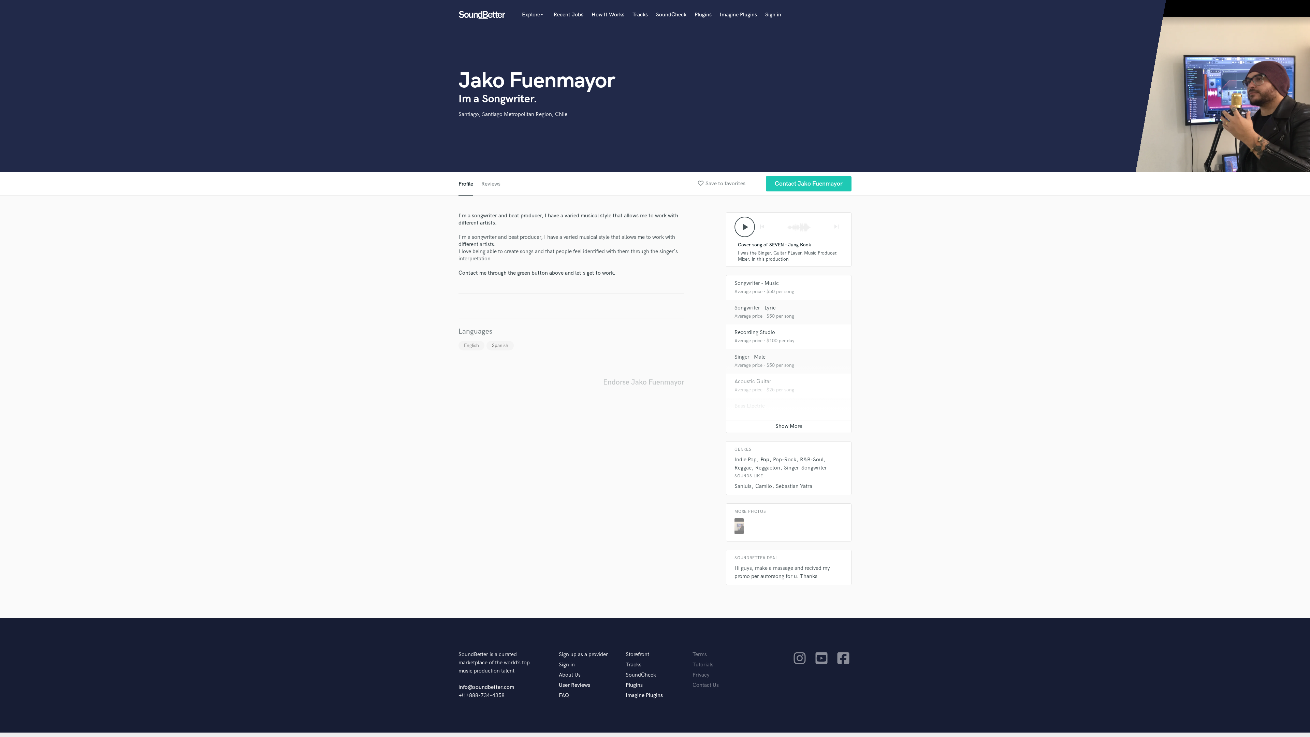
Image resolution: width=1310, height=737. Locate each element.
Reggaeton (767, 468)
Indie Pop (745, 460)
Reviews (490, 184)
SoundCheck (671, 15)
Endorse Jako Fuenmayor (643, 382)
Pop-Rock (784, 460)
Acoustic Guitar (752, 381)
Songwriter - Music (756, 283)
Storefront (637, 654)
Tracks (640, 15)
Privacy (701, 675)
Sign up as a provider (583, 654)
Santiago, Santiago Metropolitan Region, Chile (512, 114)
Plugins (703, 15)
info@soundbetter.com (486, 687)
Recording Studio (754, 332)
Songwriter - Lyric (755, 308)
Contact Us (706, 685)
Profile (465, 184)
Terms (700, 654)
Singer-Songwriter (805, 468)
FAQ (564, 695)
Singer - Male (750, 357)
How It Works (608, 15)
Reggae (743, 468)
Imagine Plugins (738, 15)
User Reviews (574, 685)
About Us (570, 675)
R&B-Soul (812, 460)
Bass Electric (749, 406)
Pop (764, 460)
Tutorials (703, 665)
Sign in (773, 15)
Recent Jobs (568, 15)
